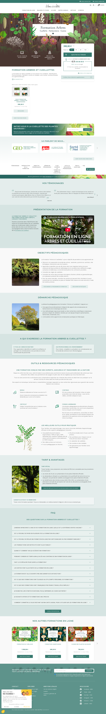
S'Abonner (89, 670)
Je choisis (16, 706)
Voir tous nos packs (20, 118)
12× (85, 50)
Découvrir (21, 111)
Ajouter (91, 169)
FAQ (13, 689)
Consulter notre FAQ (53, 611)
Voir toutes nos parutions (83, 158)
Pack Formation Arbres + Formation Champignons (20, 100)
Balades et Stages (43, 10)
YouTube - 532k (88, 695)
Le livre (53, 10)
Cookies (46, 691)
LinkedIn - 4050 (88, 703)
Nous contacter (85, 1)
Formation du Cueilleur (22, 230)
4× (80, 50)
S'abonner (87, 129)
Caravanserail (45, 709)
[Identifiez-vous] (93, 5)
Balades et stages (32, 691)
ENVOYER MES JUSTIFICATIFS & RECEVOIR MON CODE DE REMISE (60, 488)
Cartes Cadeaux (63, 10)
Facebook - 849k (88, 689)
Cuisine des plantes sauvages (81, 644)
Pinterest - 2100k (88, 700)
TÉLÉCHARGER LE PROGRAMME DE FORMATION (55, 286)
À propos (81, 10)
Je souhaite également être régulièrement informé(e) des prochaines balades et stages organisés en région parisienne (74, 675)
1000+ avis (74, 64)
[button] (3, 711)
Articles (73, 10)
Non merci (6, 706)
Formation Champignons (53, 644)
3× (76, 50)
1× (72, 50)
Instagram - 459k (88, 698)
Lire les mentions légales (50, 689)
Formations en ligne (28, 10)
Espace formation (99, 1)
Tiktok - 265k (87, 692)
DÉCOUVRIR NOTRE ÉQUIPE (79, 286)
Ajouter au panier (25, 656)
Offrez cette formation (85, 73)
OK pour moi (27, 706)
